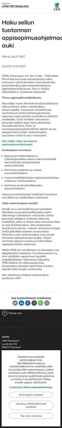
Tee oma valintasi (31, 416)
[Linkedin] (21, 303)
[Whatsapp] (40, 303)
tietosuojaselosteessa (37, 387)
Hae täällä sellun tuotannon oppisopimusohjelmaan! (19, 142)
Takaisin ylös (15, 313)
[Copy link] (15, 303)
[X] (34, 303)
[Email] (47, 303)
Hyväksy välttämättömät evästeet (31, 405)
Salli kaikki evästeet (31, 394)
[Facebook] (28, 303)
